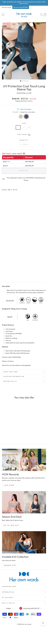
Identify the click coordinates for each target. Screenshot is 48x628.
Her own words (6, 7)
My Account (7, 597)
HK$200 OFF (10, 565)
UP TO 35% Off (11, 525)
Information (8, 592)
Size (24, 123)
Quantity (24, 140)
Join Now (9, 485)
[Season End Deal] (24, 502)
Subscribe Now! (9, 586)
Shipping (17, 101)
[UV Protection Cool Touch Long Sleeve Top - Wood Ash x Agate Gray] (3, 275)
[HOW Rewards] (24, 460)
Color (24, 112)
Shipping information (13, 376)
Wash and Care (10, 372)
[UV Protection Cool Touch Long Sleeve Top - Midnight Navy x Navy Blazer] (6, 275)
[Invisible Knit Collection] (24, 542)
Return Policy (10, 381)
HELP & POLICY (8, 603)
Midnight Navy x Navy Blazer (26, 116)
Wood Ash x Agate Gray (20, 116)
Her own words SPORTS (21, 7)
